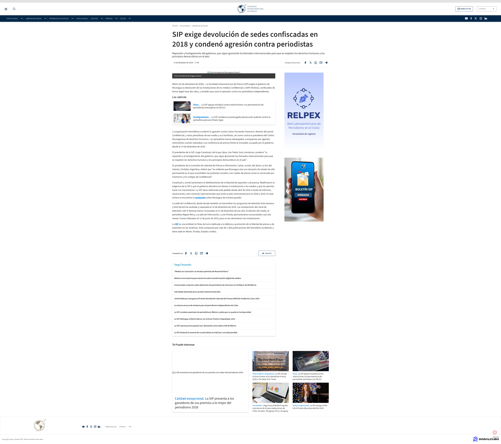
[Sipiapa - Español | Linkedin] (486, 18)
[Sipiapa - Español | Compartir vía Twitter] (310, 62)
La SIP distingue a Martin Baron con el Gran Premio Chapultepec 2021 (204, 319)
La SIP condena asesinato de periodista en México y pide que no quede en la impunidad (212, 312)
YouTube (83, 426)
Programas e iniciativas (58, 18)
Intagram (95, 426)
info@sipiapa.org (110, 427)
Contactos (122, 427)
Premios (109, 18)
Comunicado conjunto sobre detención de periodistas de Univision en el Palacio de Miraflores (215, 285)
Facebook (87, 426)
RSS (130, 427)
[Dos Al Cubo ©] (486, 441)
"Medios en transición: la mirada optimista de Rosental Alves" (201, 271)
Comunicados (82, 18)
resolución (200, 197)
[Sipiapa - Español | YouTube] (466, 18)
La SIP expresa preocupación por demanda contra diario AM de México (205, 325)
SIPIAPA (175, 26)
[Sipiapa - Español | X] (475, 18)
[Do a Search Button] (13, 9)
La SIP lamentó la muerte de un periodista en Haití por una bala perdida (205, 332)
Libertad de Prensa (33, 18)
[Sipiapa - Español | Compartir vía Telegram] (326, 62)
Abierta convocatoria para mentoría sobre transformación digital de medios (207, 278)
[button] (464, 8)
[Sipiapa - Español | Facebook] (471, 18)
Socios (123, 18)
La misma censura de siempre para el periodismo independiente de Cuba (206, 305)
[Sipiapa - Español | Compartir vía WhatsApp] (315, 62)
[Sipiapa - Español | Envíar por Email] (321, 62)
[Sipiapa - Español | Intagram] (481, 18)
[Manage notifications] (495, 432)
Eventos (94, 18)
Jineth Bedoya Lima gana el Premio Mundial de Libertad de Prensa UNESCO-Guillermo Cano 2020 (216, 298)
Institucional (12, 18)
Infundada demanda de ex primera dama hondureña (197, 291)
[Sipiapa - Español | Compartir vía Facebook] (305, 62)
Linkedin (99, 426)
